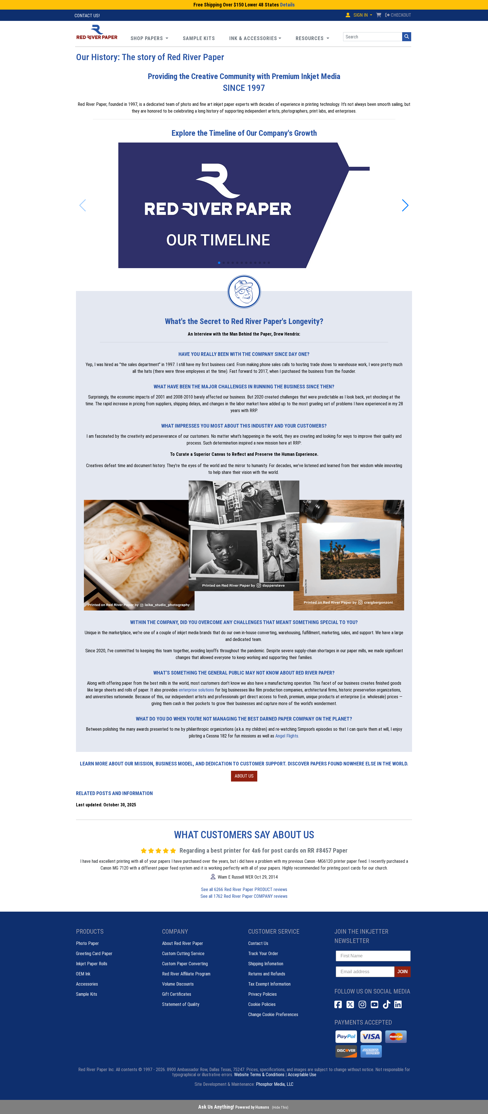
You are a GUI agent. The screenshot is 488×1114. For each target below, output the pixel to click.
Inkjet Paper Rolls (91, 963)
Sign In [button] (360, 15)
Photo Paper (87, 943)
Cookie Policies (262, 1004)
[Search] (406, 36)
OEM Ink (83, 974)
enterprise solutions (196, 690)
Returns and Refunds (266, 974)
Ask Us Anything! (233, 1107)
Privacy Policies (262, 994)
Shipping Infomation (265, 963)
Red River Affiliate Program (186, 974)
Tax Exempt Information (269, 984)
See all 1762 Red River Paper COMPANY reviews (244, 896)
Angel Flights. (287, 736)
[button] (312, 38)
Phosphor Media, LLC (274, 1084)
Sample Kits (86, 994)
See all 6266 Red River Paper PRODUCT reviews (244, 889)
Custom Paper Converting (185, 963)
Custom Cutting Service (183, 953)
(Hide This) (280, 1107)
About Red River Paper (182, 943)
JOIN (402, 971)
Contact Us (258, 943)
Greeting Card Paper (94, 953)
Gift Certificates (176, 994)
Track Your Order (263, 953)
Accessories (87, 984)
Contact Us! (87, 15)
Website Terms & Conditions (259, 1074)
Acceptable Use (302, 1074)
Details (287, 5)
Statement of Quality (180, 1004)
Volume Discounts (178, 984)
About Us (244, 776)
